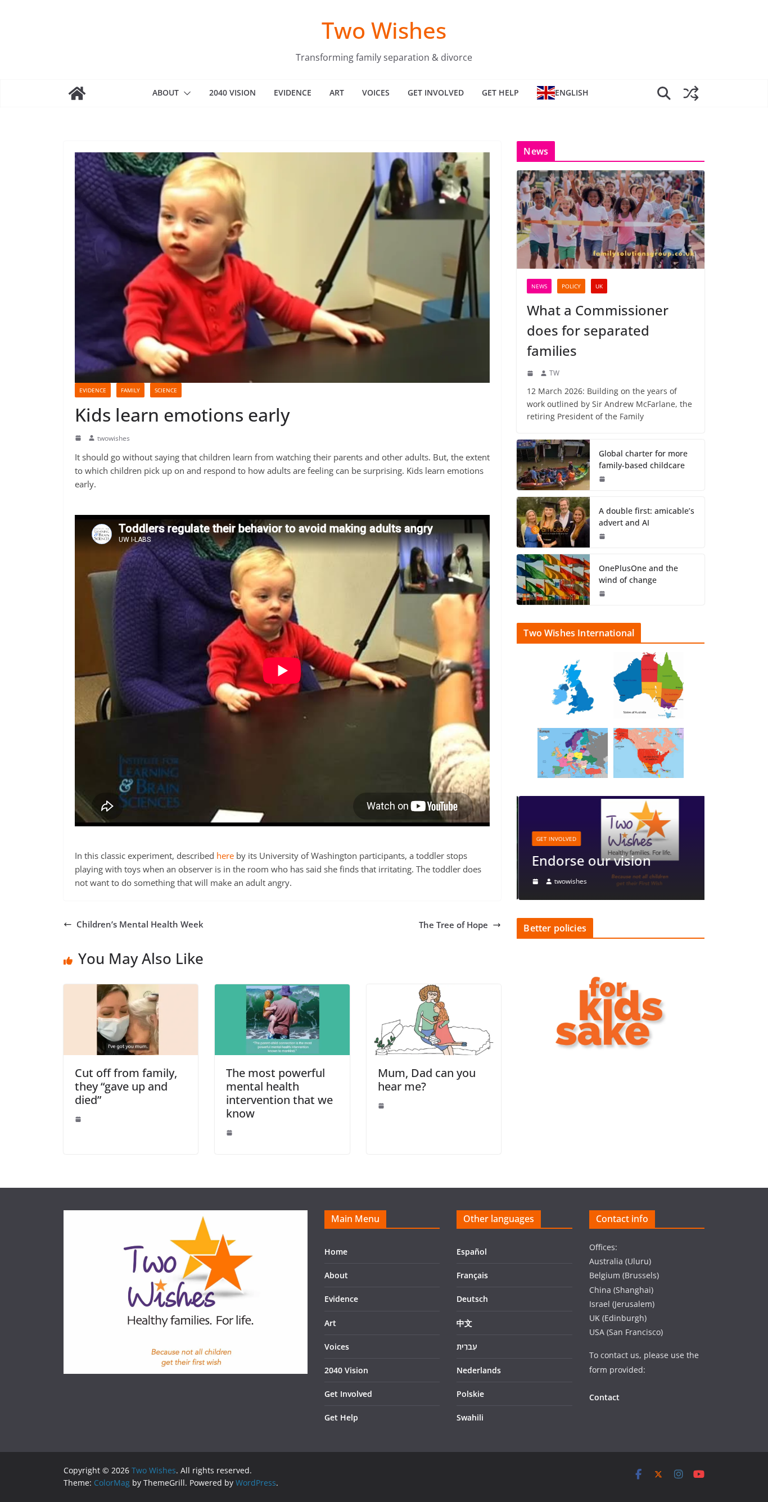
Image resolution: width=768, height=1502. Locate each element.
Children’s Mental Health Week (140, 924)
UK (599, 286)
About (165, 92)
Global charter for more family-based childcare (643, 459)
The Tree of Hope (453, 924)
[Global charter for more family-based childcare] (553, 465)
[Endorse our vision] (610, 802)
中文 (464, 1323)
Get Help (500, 92)
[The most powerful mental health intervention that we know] (282, 991)
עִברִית (467, 1346)
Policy (571, 286)
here (225, 855)
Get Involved (436, 92)
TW (554, 373)
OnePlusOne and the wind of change (638, 574)
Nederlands (479, 1370)
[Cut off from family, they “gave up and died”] (131, 991)
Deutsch (472, 1298)
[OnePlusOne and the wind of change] (553, 579)
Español (472, 1251)
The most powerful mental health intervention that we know (279, 1093)
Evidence (292, 92)
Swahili (470, 1417)
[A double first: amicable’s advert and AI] (553, 522)
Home (335, 1251)
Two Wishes (384, 30)
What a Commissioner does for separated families (597, 330)
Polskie (470, 1393)
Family (130, 390)
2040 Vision (232, 92)
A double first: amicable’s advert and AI (646, 516)
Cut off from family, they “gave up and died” (126, 1086)
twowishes (113, 438)
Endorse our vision (589, 860)
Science (166, 390)
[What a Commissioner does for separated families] (610, 219)
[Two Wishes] (77, 93)
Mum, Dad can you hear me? (427, 1079)
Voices (376, 92)
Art (336, 92)
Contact (604, 1397)
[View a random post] (690, 93)
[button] (185, 93)
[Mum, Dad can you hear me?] (434, 991)
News (539, 286)
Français (472, 1275)
